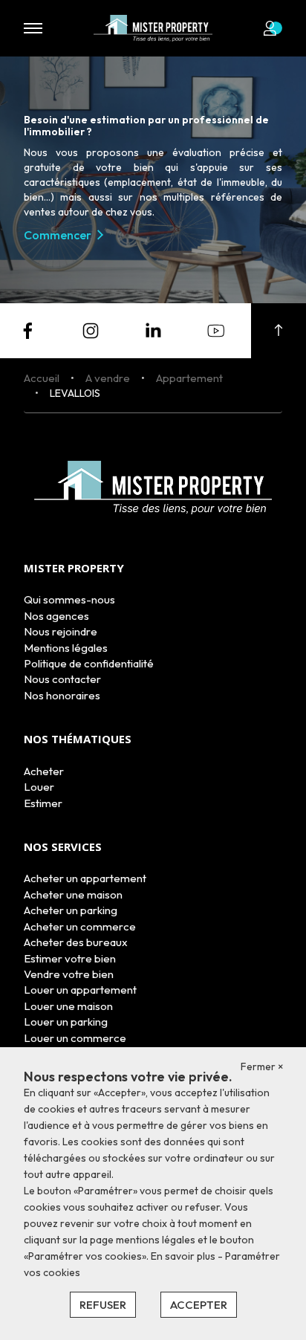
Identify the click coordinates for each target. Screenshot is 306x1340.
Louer (39, 787)
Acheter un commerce (80, 926)
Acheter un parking (70, 910)
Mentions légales (66, 648)
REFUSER (102, 1305)
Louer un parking (66, 1021)
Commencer (57, 234)
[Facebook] (27, 329)
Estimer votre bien (70, 958)
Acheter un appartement (85, 878)
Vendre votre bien (69, 974)
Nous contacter (62, 679)
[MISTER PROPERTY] (153, 26)
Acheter (44, 771)
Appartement (189, 378)
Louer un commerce (75, 1038)
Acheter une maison (73, 894)
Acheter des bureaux (76, 942)
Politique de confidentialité (89, 663)
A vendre (107, 378)
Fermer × (262, 1066)
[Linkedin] (153, 329)
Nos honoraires (62, 695)
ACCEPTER (198, 1305)
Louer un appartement (80, 990)
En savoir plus (184, 1256)
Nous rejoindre (60, 631)
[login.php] (273, 28)
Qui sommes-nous (69, 599)
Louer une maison (68, 1006)
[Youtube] (216, 329)
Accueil (41, 378)
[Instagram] (90, 329)
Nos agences (56, 616)
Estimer (43, 803)
